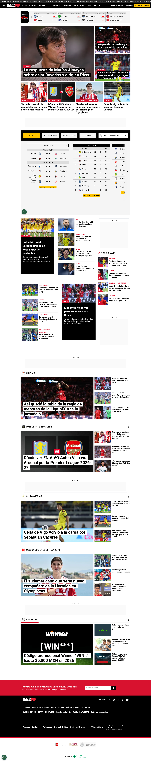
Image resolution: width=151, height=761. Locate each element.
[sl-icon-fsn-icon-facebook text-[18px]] (109, 700)
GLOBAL (61, 707)
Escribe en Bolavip (63, 712)
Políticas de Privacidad (52, 727)
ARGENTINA (36, 707)
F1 (103, 6)
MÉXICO (69, 707)
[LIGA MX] (128, 374)
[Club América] (128, 497)
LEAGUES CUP (54, 6)
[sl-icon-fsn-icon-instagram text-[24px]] (113, 700)
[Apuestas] (128, 620)
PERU (77, 707)
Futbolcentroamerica (99, 712)
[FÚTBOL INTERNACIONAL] (128, 427)
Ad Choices (80, 727)
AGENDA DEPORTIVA (115, 6)
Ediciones (26, 707)
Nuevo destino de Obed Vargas (110, 1)
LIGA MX (42, 6)
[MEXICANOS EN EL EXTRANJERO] (128, 550)
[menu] (3, 5)
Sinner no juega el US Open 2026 (42, 1)
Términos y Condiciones (56, 690)
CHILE (53, 707)
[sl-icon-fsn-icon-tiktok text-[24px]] (122, 700)
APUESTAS (66, 6)
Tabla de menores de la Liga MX (87, 1)
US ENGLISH (85, 707)
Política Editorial (68, 727)
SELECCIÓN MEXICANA (82, 6)
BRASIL (46, 707)
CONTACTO (49, 712)
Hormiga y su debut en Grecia (64, 1)
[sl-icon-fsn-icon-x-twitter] (118, 700)
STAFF (40, 712)
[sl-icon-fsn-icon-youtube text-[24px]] (127, 700)
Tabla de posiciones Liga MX (132, 1)
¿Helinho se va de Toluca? (21, 1)
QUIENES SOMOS (29, 712)
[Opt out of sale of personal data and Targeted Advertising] (4, 757)
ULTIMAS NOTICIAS (28, 6)
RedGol (75, 712)
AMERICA (129, 6)
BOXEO (97, 6)
